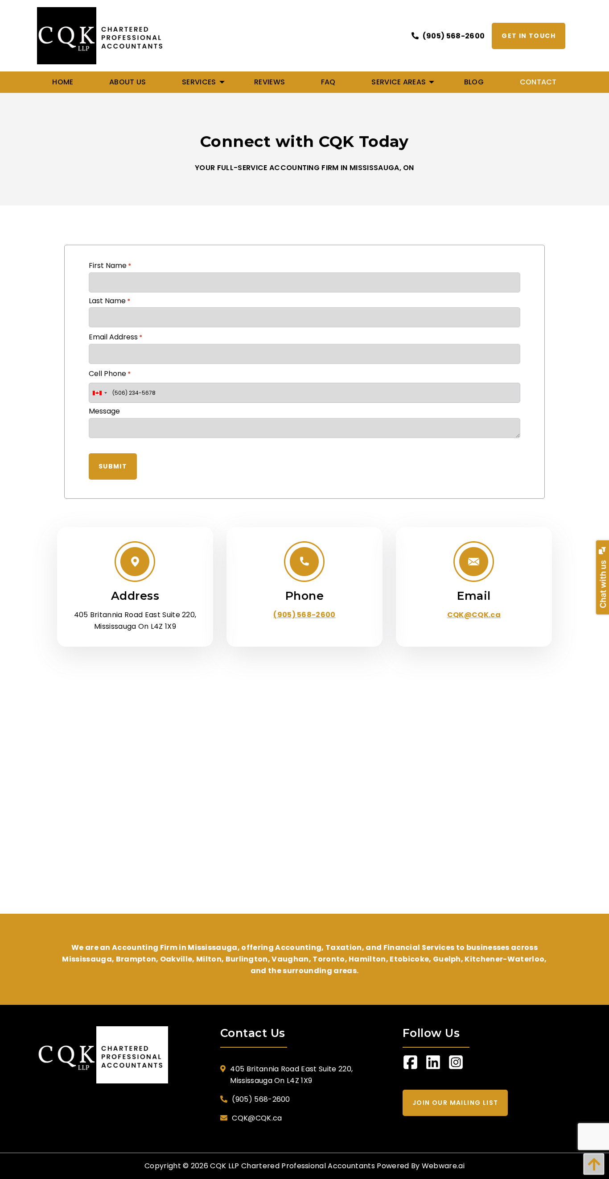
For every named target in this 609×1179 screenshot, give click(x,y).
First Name (110, 265)
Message (104, 411)
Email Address (115, 337)
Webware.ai (443, 1166)
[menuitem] (63, 82)
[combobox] (99, 392)
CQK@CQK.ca (474, 615)
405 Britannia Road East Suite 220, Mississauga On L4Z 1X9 (291, 1075)
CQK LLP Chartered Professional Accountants (292, 1166)
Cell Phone (110, 373)
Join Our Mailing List (455, 1102)
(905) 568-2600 (453, 36)
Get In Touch (529, 35)
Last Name (109, 301)
